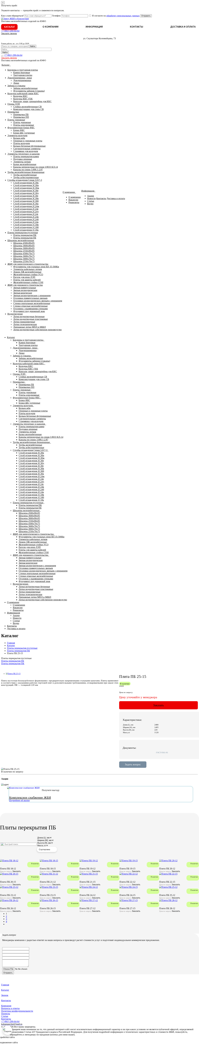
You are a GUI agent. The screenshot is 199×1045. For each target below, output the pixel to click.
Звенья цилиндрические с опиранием (32, 295)
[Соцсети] (7, 1030)
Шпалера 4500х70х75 (24, 253)
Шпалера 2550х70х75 (24, 261)
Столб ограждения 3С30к (26, 182)
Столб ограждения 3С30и (26, 185)
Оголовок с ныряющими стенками (30, 308)
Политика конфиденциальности (17, 1011)
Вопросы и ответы (10, 1008)
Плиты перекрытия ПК (24, 235)
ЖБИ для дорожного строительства (25, 285)
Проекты (5, 1013)
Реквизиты (73, 202)
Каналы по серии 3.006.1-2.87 (28, 169)
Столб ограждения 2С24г (25, 214)
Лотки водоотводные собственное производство (37, 329)
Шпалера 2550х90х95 (24, 251)
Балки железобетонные (24, 164)
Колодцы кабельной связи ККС (23, 93)
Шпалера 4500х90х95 (24, 243)
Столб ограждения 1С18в (26, 224)
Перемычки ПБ (21, 114)
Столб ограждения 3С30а (25, 203)
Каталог (9, 27)
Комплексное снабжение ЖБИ (30, 797)
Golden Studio (25, 1042)
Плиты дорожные (16, 119)
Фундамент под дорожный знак (29, 311)
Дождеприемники (22, 80)
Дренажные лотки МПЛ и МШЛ (29, 327)
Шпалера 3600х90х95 (24, 245)
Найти (32, 46)
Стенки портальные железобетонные (31, 303)
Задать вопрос (133, 764)
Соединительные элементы (26, 148)
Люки (16, 83)
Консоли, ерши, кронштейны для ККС (32, 101)
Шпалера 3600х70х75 (24, 256)
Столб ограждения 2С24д (26, 211)
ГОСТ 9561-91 (162, 753)
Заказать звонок (9, 33)
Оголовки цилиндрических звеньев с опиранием (37, 301)
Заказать (158, 705)
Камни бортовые (21, 72)
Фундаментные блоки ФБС (21, 127)
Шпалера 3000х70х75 (24, 259)
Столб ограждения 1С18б (26, 227)
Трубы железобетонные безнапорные (25, 172)
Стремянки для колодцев (25, 151)
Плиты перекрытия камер (26, 156)
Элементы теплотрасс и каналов (23, 154)
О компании (50, 27)
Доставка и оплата (183, 27)
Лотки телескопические (25, 324)
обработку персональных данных (123, 15)
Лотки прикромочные (24, 321)
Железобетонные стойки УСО (28, 274)
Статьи (90, 201)
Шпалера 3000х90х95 (24, 248)
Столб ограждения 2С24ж (26, 206)
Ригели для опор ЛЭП (24, 277)
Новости (91, 198)
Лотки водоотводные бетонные (29, 316)
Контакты (136, 27)
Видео (90, 203)
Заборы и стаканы (16, 85)
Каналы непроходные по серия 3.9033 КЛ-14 (35, 167)
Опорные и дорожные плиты (27, 140)
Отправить (146, 16)
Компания (6, 1005)
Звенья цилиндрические (25, 290)
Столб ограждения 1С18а (25, 230)
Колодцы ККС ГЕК (23, 99)
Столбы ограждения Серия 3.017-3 (24, 180)
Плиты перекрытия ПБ (24, 238)
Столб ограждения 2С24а (25, 222)
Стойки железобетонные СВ (27, 106)
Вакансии (73, 200)
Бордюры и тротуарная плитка (22, 70)
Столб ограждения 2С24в (26, 217)
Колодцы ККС (20, 96)
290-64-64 (10, 31)
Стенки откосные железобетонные (30, 306)
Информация (94, 27)
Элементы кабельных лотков (27, 269)
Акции (90, 196)
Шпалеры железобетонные (20, 240)
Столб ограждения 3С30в (26, 198)
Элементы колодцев (17, 135)
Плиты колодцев (21, 143)
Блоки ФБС (19, 130)
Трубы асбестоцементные (26, 177)
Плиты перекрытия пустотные (22, 232)
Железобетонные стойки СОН (28, 282)
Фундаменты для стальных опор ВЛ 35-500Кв (36, 266)
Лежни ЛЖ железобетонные (27, 272)
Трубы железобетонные (25, 175)
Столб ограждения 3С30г (25, 196)
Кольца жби (19, 138)
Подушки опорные (22, 159)
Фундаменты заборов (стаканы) (29, 91)
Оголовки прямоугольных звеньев (30, 298)
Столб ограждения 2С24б (26, 219)
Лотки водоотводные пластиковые (30, 319)
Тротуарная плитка (22, 75)
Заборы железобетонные (25, 88)
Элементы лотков (22, 161)
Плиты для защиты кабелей (27, 280)
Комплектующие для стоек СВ (28, 109)
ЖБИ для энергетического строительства (27, 264)
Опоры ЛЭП (13, 104)
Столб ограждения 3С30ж (26, 188)
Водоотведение (15, 314)
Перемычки (13, 112)
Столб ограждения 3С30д (26, 193)
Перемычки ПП (21, 117)
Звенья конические (22, 293)
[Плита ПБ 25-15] (13, 674)
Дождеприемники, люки (19, 78)
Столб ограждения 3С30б (26, 201)
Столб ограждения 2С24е (25, 209)
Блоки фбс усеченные (24, 133)
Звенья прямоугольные (24, 287)
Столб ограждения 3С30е (25, 190)
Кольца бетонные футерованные (29, 146)
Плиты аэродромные (23, 125)
